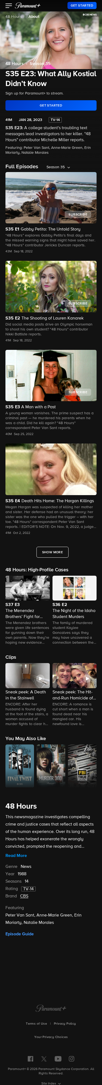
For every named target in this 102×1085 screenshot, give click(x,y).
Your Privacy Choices (51, 1037)
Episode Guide (19, 934)
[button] (9, 6)
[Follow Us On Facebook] (30, 1059)
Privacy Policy (65, 1023)
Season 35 (40, 64)
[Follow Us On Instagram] (71, 1059)
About (34, 17)
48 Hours (13, 17)
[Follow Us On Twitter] (44, 1059)
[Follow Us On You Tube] (58, 1059)
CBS (24, 896)
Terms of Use (36, 1023)
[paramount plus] (28, 5)
